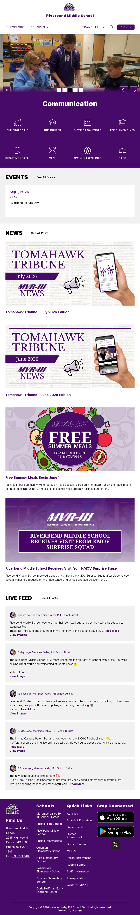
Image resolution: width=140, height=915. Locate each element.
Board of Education (79, 820)
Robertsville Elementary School (48, 869)
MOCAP (72, 851)
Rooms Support (77, 864)
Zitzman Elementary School (49, 880)
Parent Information (79, 858)
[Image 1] (59, 90)
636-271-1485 (21, 856)
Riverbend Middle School (47, 832)
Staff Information (78, 871)
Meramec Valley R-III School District (48, 815)
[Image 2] (64, 90)
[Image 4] (75, 90)
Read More (111, 630)
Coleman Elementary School (48, 849)
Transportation (76, 878)
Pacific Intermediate (49, 840)
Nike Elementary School (47, 859)
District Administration (76, 835)
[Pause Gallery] (6, 90)
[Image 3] (70, 90)
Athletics (72, 813)
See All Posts (39, 233)
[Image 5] (81, 90)
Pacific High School (49, 823)
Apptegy (77, 910)
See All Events (46, 177)
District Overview (78, 844)
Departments (75, 827)
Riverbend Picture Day (25, 202)
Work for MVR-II (78, 885)
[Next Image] (133, 90)
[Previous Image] (124, 90)
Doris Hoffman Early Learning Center (49, 890)
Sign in (126, 27)
